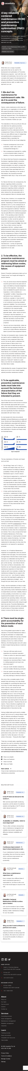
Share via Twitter (8, 764)
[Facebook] (6, 959)
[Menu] (25, 3)
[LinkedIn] (2, 959)
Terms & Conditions (6, 1056)
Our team (3, 1002)
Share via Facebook (8, 759)
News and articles (6, 1035)
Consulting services (6, 1016)
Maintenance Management (20, 842)
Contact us (4, 1009)
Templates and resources (8, 1037)
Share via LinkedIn (8, 757)
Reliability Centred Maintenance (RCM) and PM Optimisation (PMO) (13, 47)
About (3, 997)
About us (3, 999)
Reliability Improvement (7, 51)
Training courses (5, 1033)
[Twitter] (9, 959)
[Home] (11, 3)
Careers (3, 1006)
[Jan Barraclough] (4, 869)
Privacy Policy (5, 1053)
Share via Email (7, 761)
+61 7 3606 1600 (8, 990)
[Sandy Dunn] (3, 63)
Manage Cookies (5, 1058)
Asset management (6, 1018)
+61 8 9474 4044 (8, 977)
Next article (5, 769)
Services (4, 1013)
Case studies (4, 1040)
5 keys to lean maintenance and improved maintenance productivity (12, 772)
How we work (5, 1004)
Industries (3, 1025)
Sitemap (3, 1061)
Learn (3, 1030)
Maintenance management (8, 1021)
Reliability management (7, 1023)
